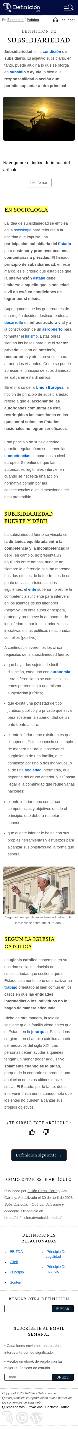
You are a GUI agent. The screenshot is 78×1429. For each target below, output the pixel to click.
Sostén (15, 1282)
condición (52, 51)
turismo (31, 336)
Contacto (51, 1407)
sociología (22, 230)
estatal (39, 278)
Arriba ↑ (66, 1407)
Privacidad (35, 1407)
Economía (15, 20)
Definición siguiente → (39, 1155)
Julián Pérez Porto (42, 1191)
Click (14, 1262)
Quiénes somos (13, 1407)
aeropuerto (52, 329)
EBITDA (16, 1252)
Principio (17, 1272)
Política (33, 20)
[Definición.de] (21, 7)
